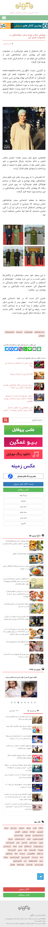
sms (16, 853)
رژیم (41, 861)
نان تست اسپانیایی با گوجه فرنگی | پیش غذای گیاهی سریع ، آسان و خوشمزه (17, 594)
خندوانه (21, 828)
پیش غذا (35, 857)
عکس (28, 839)
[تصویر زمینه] (23, 466)
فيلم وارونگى (9, 332)
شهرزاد (40, 850)
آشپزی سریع (25, 857)
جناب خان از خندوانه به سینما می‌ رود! (19, 364)
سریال (11, 839)
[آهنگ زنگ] (23, 476)
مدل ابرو (23, 506)
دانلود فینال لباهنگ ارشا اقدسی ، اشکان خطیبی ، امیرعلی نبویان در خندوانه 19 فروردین (17, 768)
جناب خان (14, 828)
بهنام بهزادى (28, 332)
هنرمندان (29, 864)
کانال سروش (24, 889)
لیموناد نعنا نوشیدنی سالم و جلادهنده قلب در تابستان (16, 605)
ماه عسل (24, 842)
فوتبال (12, 864)
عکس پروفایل (23, 489)
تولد (25, 850)
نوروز (41, 842)
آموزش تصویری (38, 839)
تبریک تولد (23, 495)
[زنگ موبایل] (23, 454)
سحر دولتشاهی (39, 332)
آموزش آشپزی (14, 857)
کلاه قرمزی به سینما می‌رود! (21, 374)
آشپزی (23, 523)
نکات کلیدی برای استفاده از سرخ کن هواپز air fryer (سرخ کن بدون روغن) (16, 617)
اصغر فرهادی (33, 861)
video (41, 828)
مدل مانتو (23, 512)
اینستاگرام (28, 846)
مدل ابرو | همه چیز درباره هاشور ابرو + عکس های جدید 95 (18, 717)
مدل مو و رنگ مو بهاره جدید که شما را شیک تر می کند (16, 655)
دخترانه (22, 853)
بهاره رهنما (20, 864)
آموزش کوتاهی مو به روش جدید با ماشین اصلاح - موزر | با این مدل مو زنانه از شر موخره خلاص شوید (17, 797)
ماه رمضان (32, 850)
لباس (20, 846)
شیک (14, 846)
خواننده (32, 832)
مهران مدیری (39, 864)
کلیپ (34, 828)
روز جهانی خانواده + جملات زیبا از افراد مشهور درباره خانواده (18, 747)
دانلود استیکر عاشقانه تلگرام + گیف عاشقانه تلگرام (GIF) (19, 756)
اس (25, 861)
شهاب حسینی (19, 835)
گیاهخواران (31, 853)
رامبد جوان (33, 842)
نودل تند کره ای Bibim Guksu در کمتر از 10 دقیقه (16, 567)
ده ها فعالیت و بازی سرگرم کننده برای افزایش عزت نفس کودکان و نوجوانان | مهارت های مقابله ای (16, 581)
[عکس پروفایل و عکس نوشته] (23, 430)
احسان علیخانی (19, 839)
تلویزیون (40, 832)
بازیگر (28, 828)
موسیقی (27, 835)
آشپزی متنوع (18, 861)
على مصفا (19, 332)
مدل (18, 842)
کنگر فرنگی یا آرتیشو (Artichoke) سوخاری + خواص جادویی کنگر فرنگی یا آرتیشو (16, 544)
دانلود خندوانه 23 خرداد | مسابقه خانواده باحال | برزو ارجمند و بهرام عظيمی (18, 399)
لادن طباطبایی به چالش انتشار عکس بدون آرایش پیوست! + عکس (18, 409)
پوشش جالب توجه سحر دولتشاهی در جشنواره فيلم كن (27, 36)
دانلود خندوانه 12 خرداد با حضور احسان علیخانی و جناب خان (18, 776)
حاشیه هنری (7, 43)
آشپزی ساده (12, 850)
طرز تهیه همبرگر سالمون (21, 553)
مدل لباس (23, 518)
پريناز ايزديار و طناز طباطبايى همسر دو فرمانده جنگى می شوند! (18, 386)
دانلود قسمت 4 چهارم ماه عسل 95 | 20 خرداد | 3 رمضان (18, 785)
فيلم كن (41, 336)
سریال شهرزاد (38, 846)
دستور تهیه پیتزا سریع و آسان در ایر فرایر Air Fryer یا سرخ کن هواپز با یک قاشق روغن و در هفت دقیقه (16, 632)
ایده (41, 857)
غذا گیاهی (9, 853)
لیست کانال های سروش (23, 484)
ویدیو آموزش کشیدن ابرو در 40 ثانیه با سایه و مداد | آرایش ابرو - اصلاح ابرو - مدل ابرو (18, 806)
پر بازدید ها (32, 710)
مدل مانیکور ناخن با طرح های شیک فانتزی (17, 643)
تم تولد (23, 501)
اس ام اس (7, 846)
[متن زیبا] (23, 442)
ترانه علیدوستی (38, 835)
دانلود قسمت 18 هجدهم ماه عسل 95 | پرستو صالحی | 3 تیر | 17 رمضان (18, 737)
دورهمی (24, 832)
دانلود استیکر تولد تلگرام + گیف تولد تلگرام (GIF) (18, 727)
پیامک (6, 857)
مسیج (20, 850)
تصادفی (12, 710)
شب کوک (40, 853)
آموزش (17, 832)
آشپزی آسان (10, 842)
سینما (6, 828)
